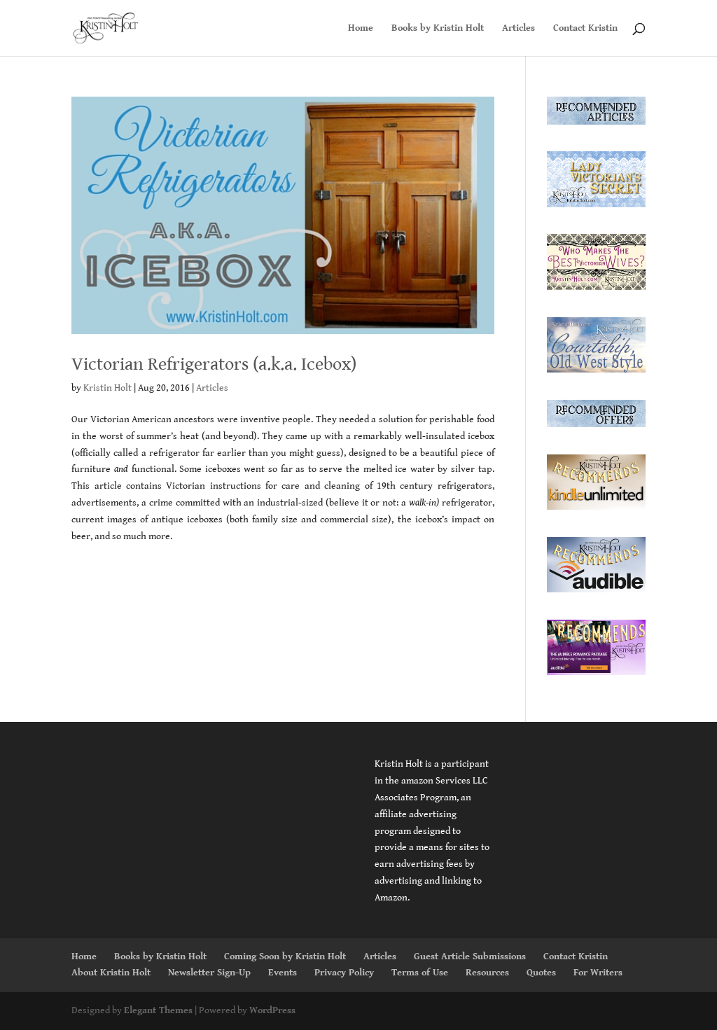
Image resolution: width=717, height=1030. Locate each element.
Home (360, 28)
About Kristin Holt (111, 972)
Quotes (541, 972)
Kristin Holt (107, 388)
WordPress (272, 1010)
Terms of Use (419, 972)
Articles (518, 28)
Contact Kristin (585, 28)
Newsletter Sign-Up (209, 972)
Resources (487, 972)
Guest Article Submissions (470, 956)
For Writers (597, 972)
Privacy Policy (344, 972)
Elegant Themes (158, 1010)
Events (282, 972)
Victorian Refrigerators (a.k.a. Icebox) (213, 364)
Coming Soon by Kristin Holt (285, 956)
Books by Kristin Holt (437, 28)
